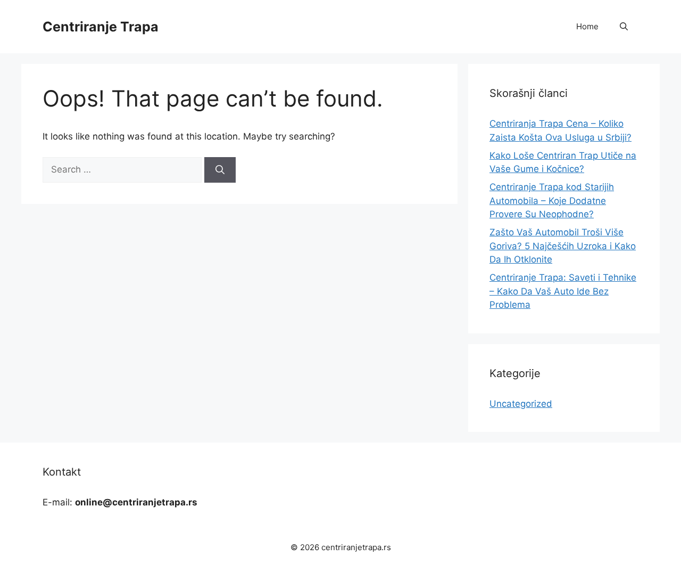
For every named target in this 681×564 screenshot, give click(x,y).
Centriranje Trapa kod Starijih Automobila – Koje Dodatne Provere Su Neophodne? (551, 200)
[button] (623, 27)
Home (587, 26)
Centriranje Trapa (101, 27)
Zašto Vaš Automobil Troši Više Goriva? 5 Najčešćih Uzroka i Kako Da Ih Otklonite (562, 246)
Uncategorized (520, 403)
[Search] (220, 170)
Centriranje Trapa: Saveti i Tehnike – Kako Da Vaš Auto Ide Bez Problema (562, 291)
